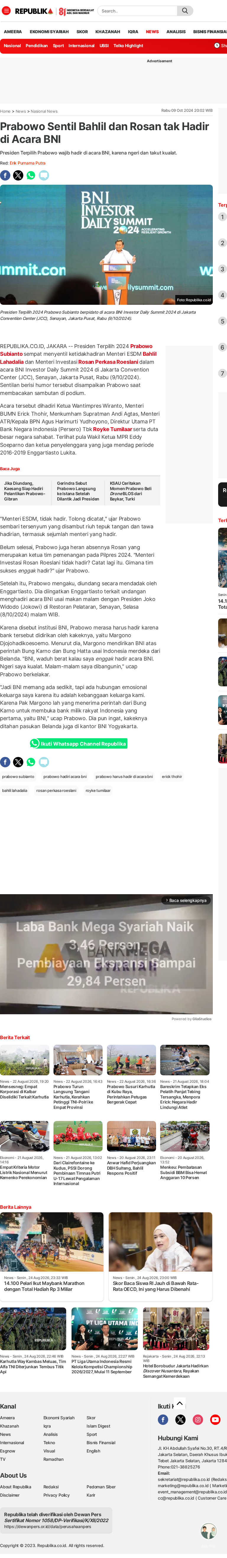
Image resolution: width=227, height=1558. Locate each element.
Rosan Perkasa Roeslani (108, 362)
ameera (13, 31)
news (152, 31)
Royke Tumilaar (112, 429)
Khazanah (9, 1425)
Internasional (82, 45)
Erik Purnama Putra (28, 162)
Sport (58, 45)
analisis (175, 31)
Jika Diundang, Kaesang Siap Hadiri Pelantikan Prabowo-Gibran (25, 491)
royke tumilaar (98, 790)
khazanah (107, 31)
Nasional (12, 45)
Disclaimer (10, 1495)
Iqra (47, 1425)
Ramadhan (53, 1459)
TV (3, 1459)
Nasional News (44, 111)
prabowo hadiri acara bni (64, 776)
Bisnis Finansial (101, 1442)
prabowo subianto (18, 776)
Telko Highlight (128, 45)
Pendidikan (37, 45)
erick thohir (172, 776)
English (93, 1450)
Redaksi (51, 1486)
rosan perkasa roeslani (56, 790)
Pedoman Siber (101, 1486)
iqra (133, 31)
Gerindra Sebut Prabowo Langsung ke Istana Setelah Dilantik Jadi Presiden (78, 491)
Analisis (50, 1434)
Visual (49, 1450)
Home (5, 111)
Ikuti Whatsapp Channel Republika (83, 744)
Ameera (7, 1417)
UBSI (104, 45)
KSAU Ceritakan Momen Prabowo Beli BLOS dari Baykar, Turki (131, 491)
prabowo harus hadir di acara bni (124, 776)
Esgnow (7, 1450)
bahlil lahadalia (14, 790)
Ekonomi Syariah (49, 31)
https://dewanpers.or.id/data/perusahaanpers (47, 1526)
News (21, 111)
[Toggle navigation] (6, 10)
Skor (91, 1417)
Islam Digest (98, 1425)
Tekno (49, 1442)
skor (82, 31)
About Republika (15, 1486)
